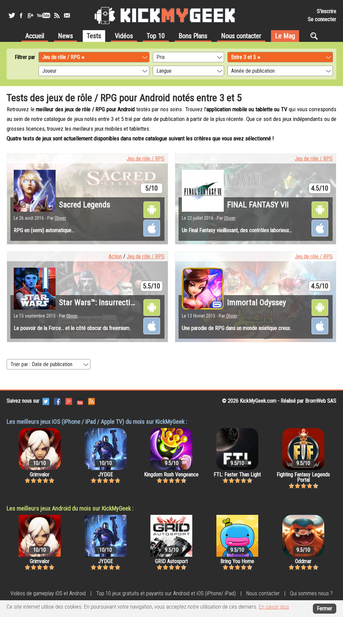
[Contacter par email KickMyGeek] (67, 15)
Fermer (324, 608)
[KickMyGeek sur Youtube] (43, 15)
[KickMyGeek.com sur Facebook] (57, 401)
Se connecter (322, 19)
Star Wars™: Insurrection (98, 302)
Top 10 (156, 36)
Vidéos (124, 36)
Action (115, 256)
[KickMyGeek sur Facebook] (21, 15)
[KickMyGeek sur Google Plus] (30, 15)
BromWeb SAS (320, 401)
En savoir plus (274, 607)
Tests (94, 36)
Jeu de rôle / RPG (145, 158)
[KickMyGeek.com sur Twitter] (46, 401)
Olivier (60, 218)
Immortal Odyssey (256, 302)
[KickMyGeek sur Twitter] (12, 15)
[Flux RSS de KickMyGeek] (57, 15)
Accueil (34, 36)
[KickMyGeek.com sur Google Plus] (69, 401)
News (65, 36)
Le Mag (285, 36)
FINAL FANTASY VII (258, 204)
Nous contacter (241, 36)
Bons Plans (193, 36)
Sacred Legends (84, 204)
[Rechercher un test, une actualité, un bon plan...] (316, 36)
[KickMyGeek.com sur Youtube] (80, 401)
